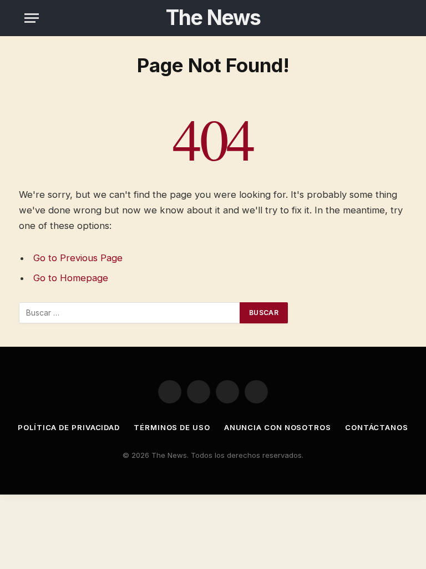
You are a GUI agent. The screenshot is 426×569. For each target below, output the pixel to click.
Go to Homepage (70, 277)
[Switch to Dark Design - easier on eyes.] (395, 18)
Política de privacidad (69, 427)
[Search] (378, 18)
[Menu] (31, 18)
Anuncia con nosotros (277, 427)
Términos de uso (172, 427)
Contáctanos (376, 427)
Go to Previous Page (78, 257)
